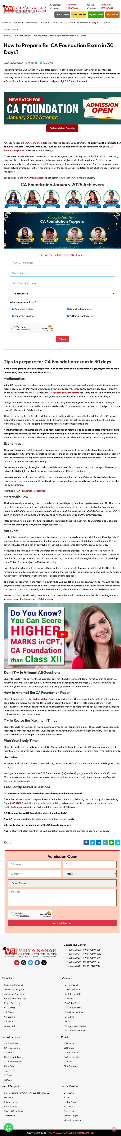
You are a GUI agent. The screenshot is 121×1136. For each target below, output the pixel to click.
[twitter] (44, 962)
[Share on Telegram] (105, 842)
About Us (103, 23)
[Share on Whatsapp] (111, 842)
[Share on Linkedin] (98, 842)
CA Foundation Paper (43, 698)
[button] (8, 1127)
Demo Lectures (31, 23)
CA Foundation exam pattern (64, 392)
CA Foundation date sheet (40, 142)
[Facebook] (37, 962)
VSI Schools (68, 23)
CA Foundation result (76, 81)
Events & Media (10, 30)
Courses (5, 23)
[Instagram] (23, 962)
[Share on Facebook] (86, 842)
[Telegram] (30, 962)
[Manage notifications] (114, 1129)
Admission (55, 23)
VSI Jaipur (70, 806)
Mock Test (17, 23)
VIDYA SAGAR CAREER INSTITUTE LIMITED (71, 1132)
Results (44, 23)
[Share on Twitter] (92, 842)
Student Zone (82, 23)
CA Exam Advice (22, 35)
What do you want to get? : (23, 302)
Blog (94, 23)
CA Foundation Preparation (31, 490)
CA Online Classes (34, 177)
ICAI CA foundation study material (31, 803)
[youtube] (16, 962)
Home (7, 35)
